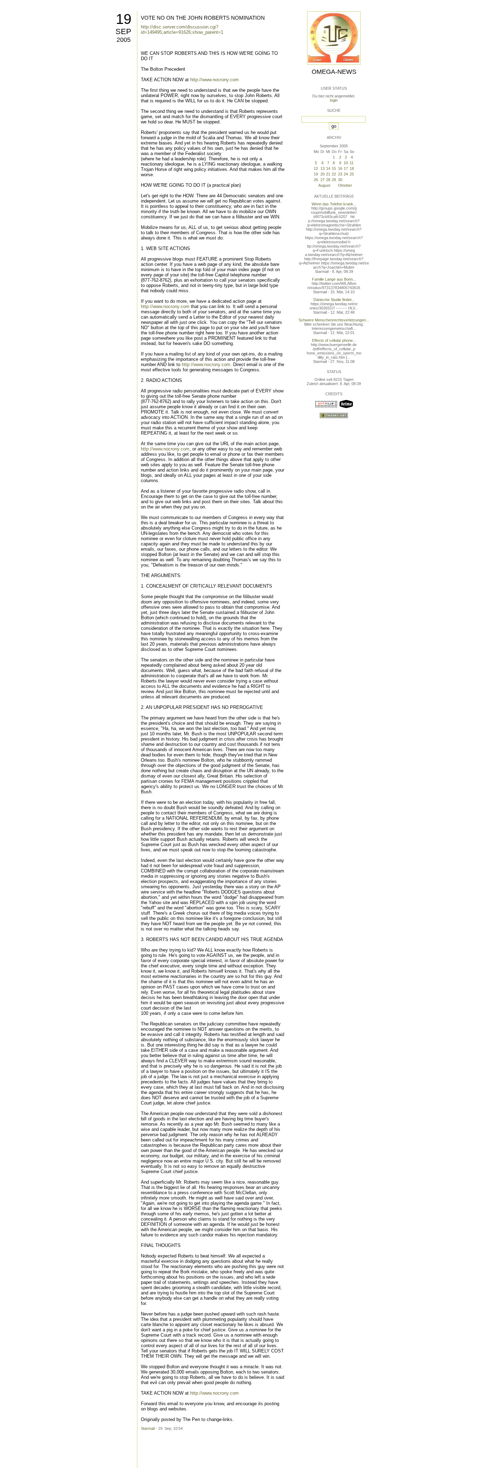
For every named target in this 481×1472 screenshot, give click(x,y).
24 (346, 174)
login (334, 100)
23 (340, 174)
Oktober (345, 185)
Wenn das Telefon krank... (334, 204)
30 (340, 180)
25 (352, 174)
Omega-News (334, 71)
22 (334, 174)
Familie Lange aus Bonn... (334, 279)
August (324, 185)
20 (322, 174)
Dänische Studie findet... (334, 299)
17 (346, 168)
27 (322, 180)
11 (352, 163)
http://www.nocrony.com (214, 79)
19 (123, 19)
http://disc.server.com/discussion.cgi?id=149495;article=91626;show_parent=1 (182, 29)
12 (316, 168)
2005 (124, 39)
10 (346, 163)
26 (316, 180)
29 (334, 180)
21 (328, 174)
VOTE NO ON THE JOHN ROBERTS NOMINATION (203, 18)
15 (334, 168)
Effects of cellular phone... (334, 340)
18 (352, 168)
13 (322, 168)
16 (340, 168)
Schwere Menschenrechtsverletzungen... (334, 320)
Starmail (148, 1428)
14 (328, 168)
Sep (123, 31)
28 (328, 180)
